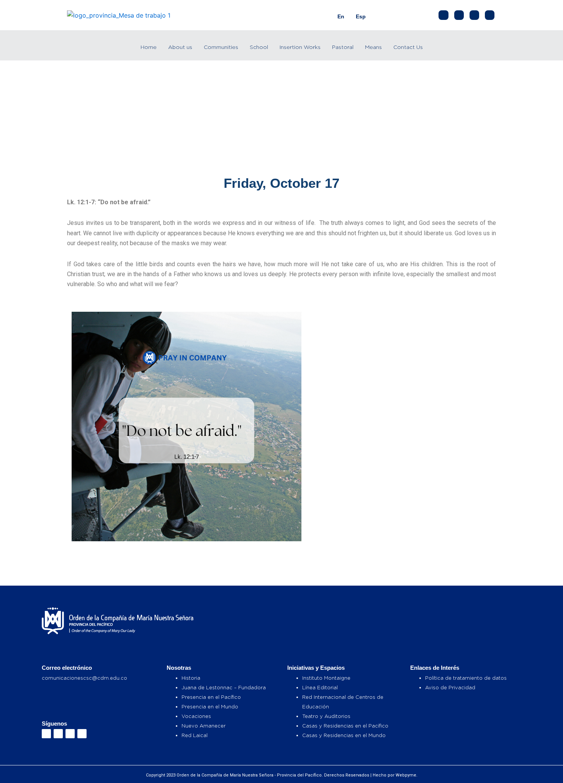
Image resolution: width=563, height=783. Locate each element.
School (259, 47)
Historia (191, 677)
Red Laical (195, 735)
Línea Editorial (320, 687)
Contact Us (408, 47)
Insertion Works (300, 47)
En (340, 16)
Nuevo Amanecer (204, 725)
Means (373, 47)
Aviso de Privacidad (450, 687)
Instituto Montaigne (326, 677)
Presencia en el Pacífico (211, 697)
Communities (221, 47)
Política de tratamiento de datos (466, 677)
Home (149, 47)
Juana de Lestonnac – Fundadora (224, 687)
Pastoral (343, 47)
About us (180, 47)
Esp (361, 16)
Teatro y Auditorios (326, 716)
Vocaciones (196, 716)
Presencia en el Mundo (210, 706)
